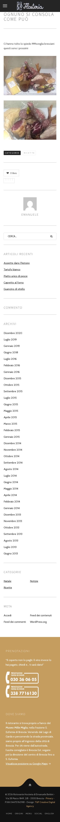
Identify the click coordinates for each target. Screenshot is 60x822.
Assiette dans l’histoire (17, 263)
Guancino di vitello (14, 289)
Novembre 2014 (13, 449)
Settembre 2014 (13, 462)
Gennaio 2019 (12, 346)
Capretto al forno (14, 282)
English (49, 813)
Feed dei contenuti (41, 615)
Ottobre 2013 (11, 527)
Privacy (49, 798)
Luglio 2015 (10, 397)
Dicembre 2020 (13, 333)
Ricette (29, 153)
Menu (29, 813)
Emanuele (30, 214)
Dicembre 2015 (12, 378)
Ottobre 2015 (11, 384)
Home (9, 813)
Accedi (7, 615)
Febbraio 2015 (12, 430)
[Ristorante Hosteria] (30, 6)
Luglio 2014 (10, 475)
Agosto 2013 (11, 540)
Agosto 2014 (11, 469)
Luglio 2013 (10, 547)
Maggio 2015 (11, 410)
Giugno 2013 (11, 553)
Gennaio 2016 (12, 372)
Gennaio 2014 (12, 508)
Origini (19, 813)
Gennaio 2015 (12, 436)
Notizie (34, 581)
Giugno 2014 (11, 482)
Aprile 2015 (10, 417)
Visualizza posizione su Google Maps (27, 763)
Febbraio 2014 (12, 501)
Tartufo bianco (12, 269)
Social (38, 813)
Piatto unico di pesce (16, 276)
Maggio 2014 (11, 488)
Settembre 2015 (13, 391)
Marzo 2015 (10, 423)
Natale (7, 581)
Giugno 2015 (11, 404)
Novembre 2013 (13, 521)
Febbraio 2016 (12, 365)
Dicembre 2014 (12, 443)
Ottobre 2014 (11, 456)
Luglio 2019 (10, 339)
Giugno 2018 (11, 352)
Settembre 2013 (13, 534)
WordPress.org (38, 621)
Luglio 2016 (10, 358)
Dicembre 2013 (12, 514)
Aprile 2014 (10, 495)
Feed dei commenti (15, 621)
